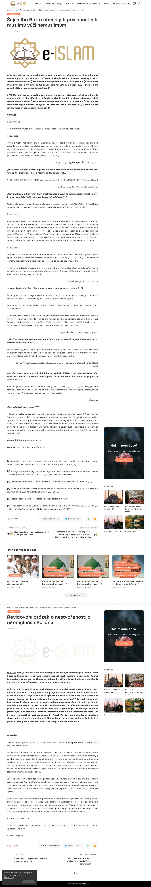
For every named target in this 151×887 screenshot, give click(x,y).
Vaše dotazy (13, 611)
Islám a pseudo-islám (54, 570)
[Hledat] (139, 3)
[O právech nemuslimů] (113, 522)
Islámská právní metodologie (126, 567)
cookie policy (9, 878)
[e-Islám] (19, 3)
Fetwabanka (13, 14)
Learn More (124, 460)
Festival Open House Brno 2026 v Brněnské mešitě (133, 509)
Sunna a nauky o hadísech (55, 575)
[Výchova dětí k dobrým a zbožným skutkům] (23, 566)
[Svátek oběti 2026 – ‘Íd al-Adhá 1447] (113, 497)
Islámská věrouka (122, 570)
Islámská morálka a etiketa (126, 565)
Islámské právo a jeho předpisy (57, 573)
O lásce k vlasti (131, 531)
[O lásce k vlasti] (134, 522)
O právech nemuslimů (112, 531)
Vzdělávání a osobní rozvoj (126, 575)
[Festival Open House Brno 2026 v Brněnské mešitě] (134, 497)
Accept (28, 882)
